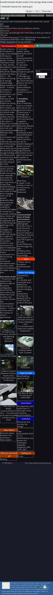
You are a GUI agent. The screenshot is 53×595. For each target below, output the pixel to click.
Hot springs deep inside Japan (12, 15)
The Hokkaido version (35, 15)
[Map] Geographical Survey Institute (15, 42)
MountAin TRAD (19, 463)
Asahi (2, 18)
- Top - (19, 431)
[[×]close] (6, 586)
